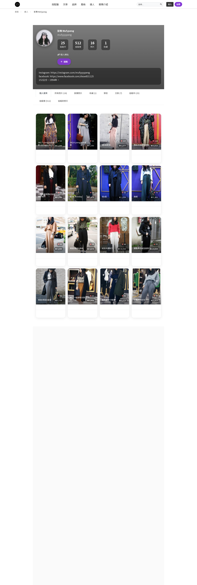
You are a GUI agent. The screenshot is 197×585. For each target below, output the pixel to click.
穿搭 (106, 93)
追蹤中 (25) (134, 93)
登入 (170, 4)
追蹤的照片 (63, 100)
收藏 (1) (92, 93)
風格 (83, 4)
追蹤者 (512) (45, 100)
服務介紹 (103, 4)
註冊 (178, 4)
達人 (92, 4)
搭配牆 (55, 4)
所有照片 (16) (61, 93)
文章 (65, 4)
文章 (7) (118, 93)
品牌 (74, 4)
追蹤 (66, 61)
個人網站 (64, 54)
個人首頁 (43, 93)
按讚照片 (78, 93)
